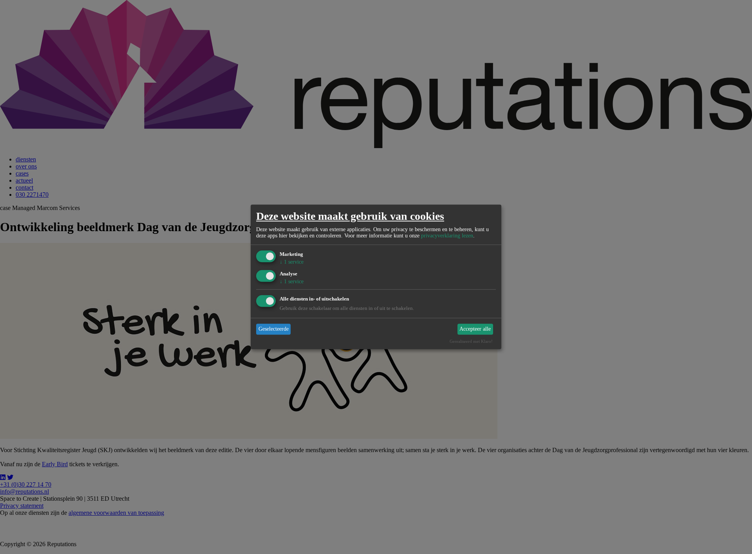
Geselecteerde (273, 329)
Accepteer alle (475, 329)
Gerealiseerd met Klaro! (471, 341)
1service (292, 262)
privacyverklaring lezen (447, 236)
